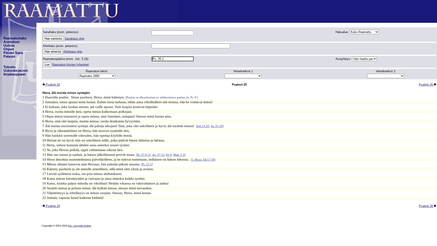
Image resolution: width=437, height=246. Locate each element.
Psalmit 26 (426, 84)
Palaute (9, 56)
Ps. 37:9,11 (144, 154)
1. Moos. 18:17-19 (203, 159)
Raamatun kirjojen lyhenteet (70, 64)
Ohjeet (8, 49)
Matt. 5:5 (179, 154)
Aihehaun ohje (73, 51)
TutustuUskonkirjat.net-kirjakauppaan (16, 70)
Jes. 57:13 (158, 154)
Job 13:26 (203, 126)
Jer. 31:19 (217, 126)
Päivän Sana (13, 53)
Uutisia (9, 45)
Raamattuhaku (14, 38)
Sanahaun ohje (74, 38)
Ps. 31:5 (147, 164)
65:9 (169, 154)
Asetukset (11, 42)
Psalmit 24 (52, 84)
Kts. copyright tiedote (79, 225)
